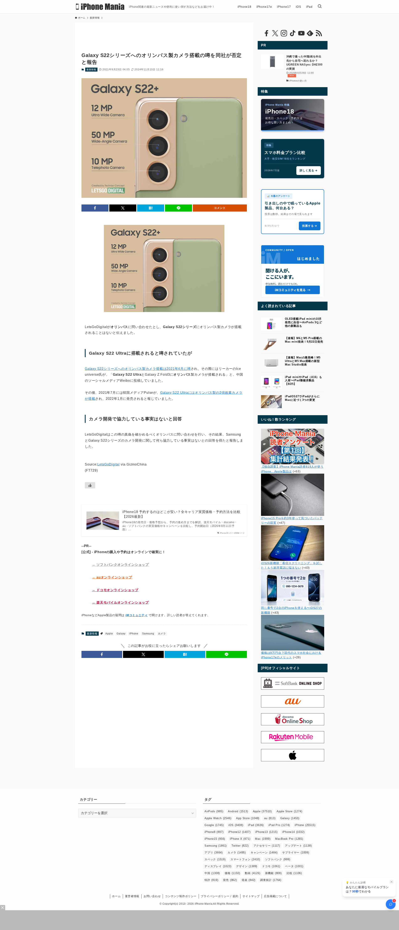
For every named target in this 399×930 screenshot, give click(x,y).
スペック (215, 859)
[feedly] (310, 33)
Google (214, 825)
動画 (252, 873)
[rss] (319, 33)
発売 (230, 880)
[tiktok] (292, 33)
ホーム (116, 896)
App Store (247, 818)
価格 (232, 873)
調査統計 (270, 880)
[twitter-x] (275, 33)
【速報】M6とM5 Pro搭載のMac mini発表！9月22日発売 (304, 340)
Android (238, 811)
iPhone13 (266, 831)
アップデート (298, 845)
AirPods (213, 811)
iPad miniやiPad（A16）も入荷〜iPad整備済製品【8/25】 (303, 380)
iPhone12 (239, 831)
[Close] (2, 907)
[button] (94, 208)
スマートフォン (245, 859)
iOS (235, 825)
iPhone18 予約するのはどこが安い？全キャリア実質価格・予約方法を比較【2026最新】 (181, 514)
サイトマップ (251, 896)
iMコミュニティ (137, 615)
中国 (212, 873)
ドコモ (271, 866)
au (269, 818)
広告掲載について (275, 896)
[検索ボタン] (319, 6)
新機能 (273, 873)
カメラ (162, 633)
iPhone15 (214, 838)
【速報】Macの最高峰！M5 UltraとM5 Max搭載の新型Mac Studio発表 (302, 361)
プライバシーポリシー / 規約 (219, 896)
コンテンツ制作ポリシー (181, 896)
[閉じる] (391, 881)
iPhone (133, 633)
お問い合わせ (152, 896)
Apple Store (289, 811)
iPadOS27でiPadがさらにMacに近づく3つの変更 (302, 398)
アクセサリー (267, 845)
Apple (109, 633)
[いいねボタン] (90, 485)
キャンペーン (264, 852)
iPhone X (240, 838)
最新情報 (91, 69)
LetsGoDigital (108, 464)
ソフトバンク (277, 859)
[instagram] (284, 33)
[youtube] (301, 33)
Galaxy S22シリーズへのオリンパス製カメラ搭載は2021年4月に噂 (138, 368)
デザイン (246, 866)
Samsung (148, 633)
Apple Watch (217, 818)
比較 (294, 873)
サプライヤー (295, 852)
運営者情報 (132, 896)
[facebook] (266, 33)
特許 (211, 880)
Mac (262, 838)
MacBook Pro (289, 838)
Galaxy (121, 633)
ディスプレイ (217, 866)
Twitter (240, 845)
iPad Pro (279, 825)
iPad (256, 825)
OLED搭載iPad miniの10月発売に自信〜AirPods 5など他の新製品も (303, 322)
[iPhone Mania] (100, 6)
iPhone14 (293, 831)
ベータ (294, 866)
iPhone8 (213, 831)
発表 (248, 880)
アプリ (213, 852)
